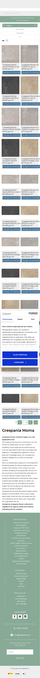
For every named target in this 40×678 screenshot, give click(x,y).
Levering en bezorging (21, 530)
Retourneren (21, 535)
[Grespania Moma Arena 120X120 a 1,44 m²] (10, 54)
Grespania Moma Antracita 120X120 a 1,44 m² (10, 97)
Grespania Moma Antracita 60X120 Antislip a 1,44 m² (9, 285)
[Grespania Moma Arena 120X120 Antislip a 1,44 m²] (10, 116)
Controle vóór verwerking (21, 538)
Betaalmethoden (21, 533)
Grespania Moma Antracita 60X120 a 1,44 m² (12, 222)
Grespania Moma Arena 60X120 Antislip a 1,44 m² (11, 254)
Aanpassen (19, 362)
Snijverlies (21, 541)
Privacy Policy (21, 564)
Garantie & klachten (21, 546)
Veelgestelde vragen (21, 553)
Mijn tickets (21, 601)
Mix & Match (21, 548)
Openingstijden (21, 525)
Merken (21, 581)
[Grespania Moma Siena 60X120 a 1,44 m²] (29, 210)
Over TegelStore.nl (21, 556)
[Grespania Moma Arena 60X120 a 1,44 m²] (10, 179)
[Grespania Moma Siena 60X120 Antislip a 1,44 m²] (29, 273)
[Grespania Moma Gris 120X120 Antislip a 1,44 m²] (29, 116)
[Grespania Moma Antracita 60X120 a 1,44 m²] (10, 210)
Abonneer (20, 658)
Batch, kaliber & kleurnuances (21, 543)
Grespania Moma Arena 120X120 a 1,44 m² (11, 66)
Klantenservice (21, 551)
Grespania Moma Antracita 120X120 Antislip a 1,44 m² (10, 160)
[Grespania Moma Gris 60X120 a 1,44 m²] (29, 179)
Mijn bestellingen (21, 599)
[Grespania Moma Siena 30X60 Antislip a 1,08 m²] (29, 398)
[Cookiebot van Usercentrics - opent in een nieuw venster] (29, 313)
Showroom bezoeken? (21, 523)
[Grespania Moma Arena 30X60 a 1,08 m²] (10, 304)
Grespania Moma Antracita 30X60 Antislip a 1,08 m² (9, 410)
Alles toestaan (20, 355)
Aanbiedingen (21, 579)
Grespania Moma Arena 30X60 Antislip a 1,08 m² (12, 379)
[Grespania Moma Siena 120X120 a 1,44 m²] (29, 85)
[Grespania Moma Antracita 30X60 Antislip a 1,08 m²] (10, 398)
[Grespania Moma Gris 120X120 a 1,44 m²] (29, 54)
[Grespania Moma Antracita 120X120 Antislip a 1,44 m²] (10, 148)
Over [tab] (33, 319)
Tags (21, 584)
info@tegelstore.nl (22, 635)
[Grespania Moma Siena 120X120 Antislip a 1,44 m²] (29, 148)
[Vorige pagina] (20, 422)
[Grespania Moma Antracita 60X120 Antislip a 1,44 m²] (10, 273)
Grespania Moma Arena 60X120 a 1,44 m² (12, 191)
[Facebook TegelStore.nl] (15, 617)
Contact (21, 559)
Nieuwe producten (21, 576)
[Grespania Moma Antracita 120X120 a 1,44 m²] (10, 85)
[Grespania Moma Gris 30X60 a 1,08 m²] (29, 304)
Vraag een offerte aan (21, 528)
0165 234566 (22, 628)
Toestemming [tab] (7, 319)
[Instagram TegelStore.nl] (25, 617)
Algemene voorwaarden (21, 561)
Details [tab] (20, 319)
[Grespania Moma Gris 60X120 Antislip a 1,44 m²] (29, 242)
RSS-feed (21, 586)
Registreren (21, 596)
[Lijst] (7, 40)
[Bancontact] (24, 673)
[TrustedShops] (30, 673)
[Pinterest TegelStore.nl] (20, 617)
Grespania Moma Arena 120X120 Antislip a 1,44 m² (12, 128)
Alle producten (21, 573)
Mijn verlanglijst (21, 604)
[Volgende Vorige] (36, 422)
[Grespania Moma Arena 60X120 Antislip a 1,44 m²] (10, 242)
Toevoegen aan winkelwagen (12, 72)
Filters (8, 26)
